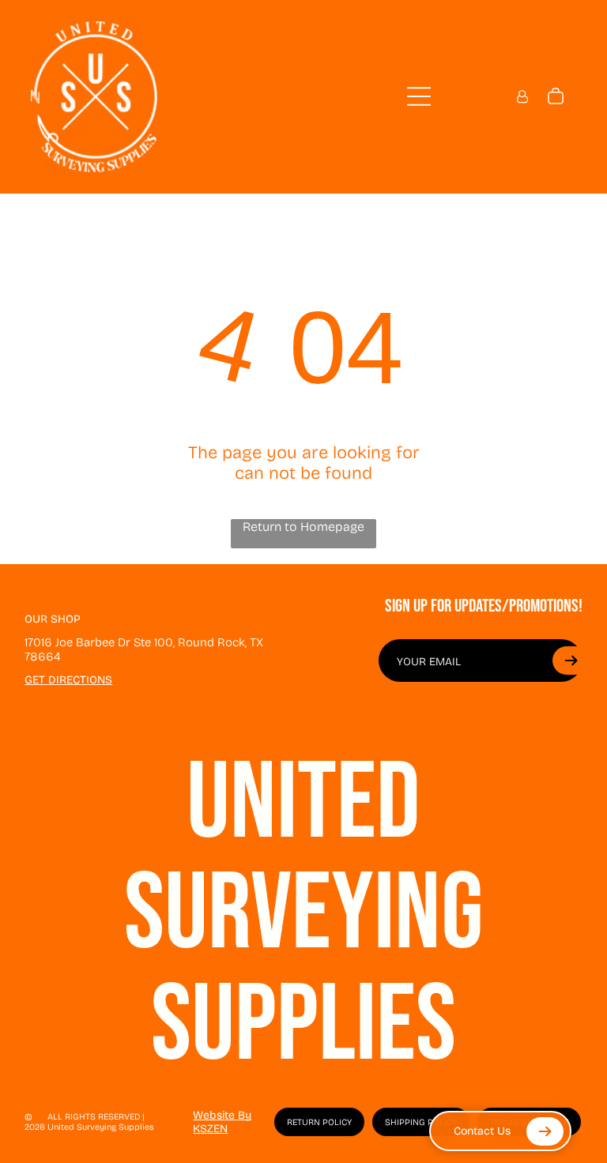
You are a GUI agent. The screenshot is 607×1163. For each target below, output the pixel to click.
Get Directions (68, 680)
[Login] (522, 96)
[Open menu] (419, 96)
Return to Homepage (303, 526)
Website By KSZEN (222, 1121)
